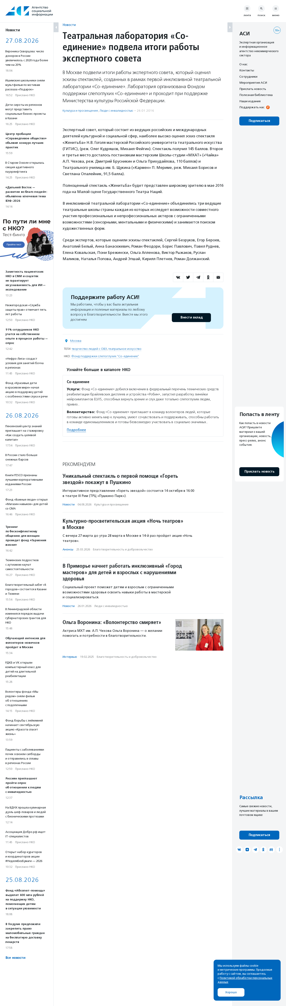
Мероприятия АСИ (253, 83)
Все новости (15, 958)
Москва (75, 341)
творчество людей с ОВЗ (89, 349)
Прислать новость (252, 89)
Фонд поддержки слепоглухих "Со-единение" (105, 356)
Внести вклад (191, 317)
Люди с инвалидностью (116, 110)
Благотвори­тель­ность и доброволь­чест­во (123, 549)
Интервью (70, 656)
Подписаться (259, 121)
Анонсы (68, 549)
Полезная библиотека (256, 95)
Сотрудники (248, 76)
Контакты (246, 70)
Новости (69, 25)
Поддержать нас (251, 107)
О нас (243, 64)
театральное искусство (124, 349)
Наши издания (250, 101)
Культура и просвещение (80, 110)
